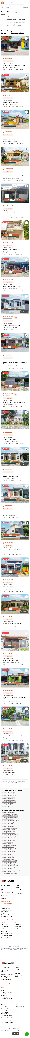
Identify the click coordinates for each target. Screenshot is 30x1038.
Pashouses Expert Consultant (19, 890)
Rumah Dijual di (9, 792)
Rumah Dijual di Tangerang (5, 927)
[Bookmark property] (26, 38)
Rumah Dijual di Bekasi (6, 933)
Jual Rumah (4, 924)
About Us (17, 887)
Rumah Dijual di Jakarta (7, 940)
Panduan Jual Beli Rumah (19, 894)
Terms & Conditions (19, 924)
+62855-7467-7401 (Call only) (7, 904)
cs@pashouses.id (5, 901)
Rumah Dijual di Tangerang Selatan (6, 930)
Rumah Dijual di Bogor (6, 937)
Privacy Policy (18, 926)
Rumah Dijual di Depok (6, 935)
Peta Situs (17, 928)
